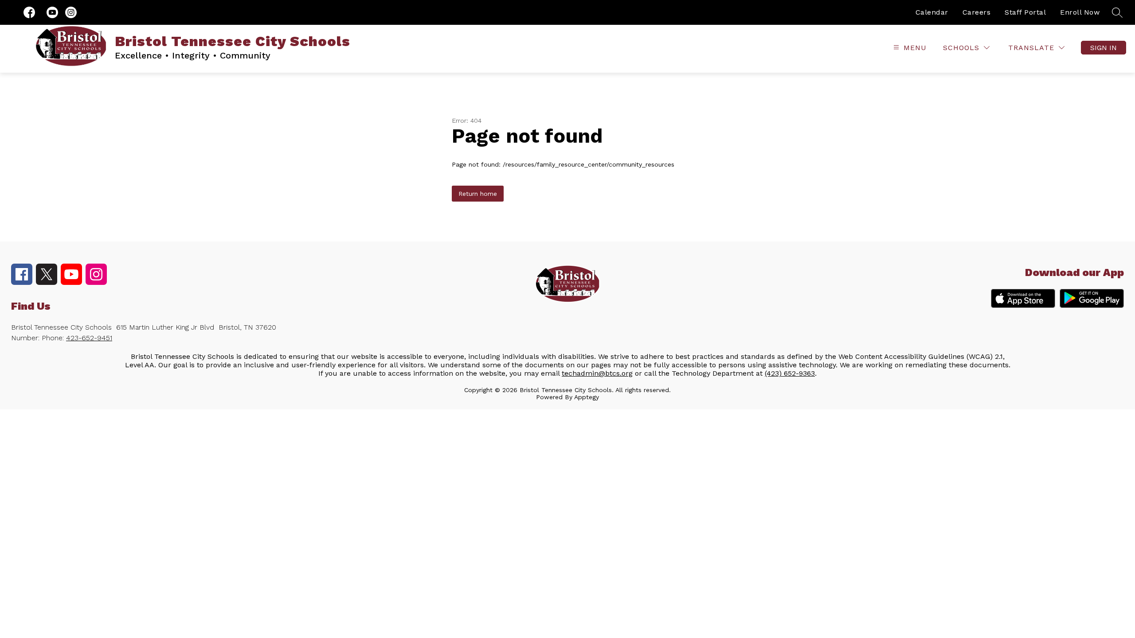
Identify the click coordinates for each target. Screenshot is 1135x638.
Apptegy (586, 397)
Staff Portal (1025, 12)
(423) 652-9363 (790, 373)
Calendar (932, 12)
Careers (977, 12)
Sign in (1103, 47)
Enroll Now (1080, 12)
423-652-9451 (89, 338)
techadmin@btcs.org (597, 373)
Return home (477, 193)
